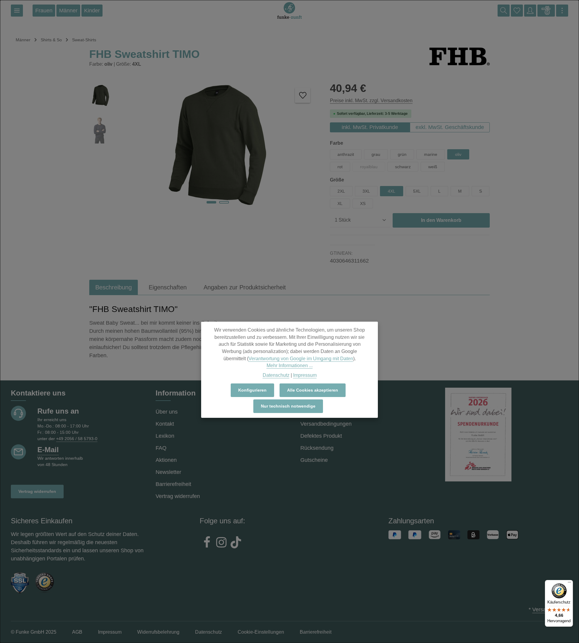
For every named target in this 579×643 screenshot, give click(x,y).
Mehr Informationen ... (290, 365)
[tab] (113, 287)
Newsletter (168, 472)
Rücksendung (317, 448)
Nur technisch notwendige (288, 406)
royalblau (372, 168)
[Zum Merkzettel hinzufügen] (302, 95)
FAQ (161, 448)
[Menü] (17, 11)
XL (340, 203)
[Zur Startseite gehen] (289, 10)
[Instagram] (221, 543)
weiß (432, 166)
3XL (366, 191)
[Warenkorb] (546, 11)
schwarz (403, 166)
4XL (391, 191)
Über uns (167, 412)
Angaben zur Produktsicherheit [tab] (245, 287)
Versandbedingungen (326, 424)
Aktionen (166, 460)
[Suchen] (504, 11)
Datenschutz (276, 374)
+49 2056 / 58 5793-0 (76, 438)
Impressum (305, 374)
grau (376, 154)
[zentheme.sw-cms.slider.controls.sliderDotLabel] (211, 202)
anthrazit (345, 154)
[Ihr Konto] (530, 11)
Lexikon (165, 436)
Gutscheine (314, 460)
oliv (458, 154)
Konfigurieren (252, 390)
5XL (417, 191)
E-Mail (48, 450)
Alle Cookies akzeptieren (312, 390)
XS (362, 203)
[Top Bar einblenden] (562, 11)
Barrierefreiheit (173, 484)
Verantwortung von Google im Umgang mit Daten (300, 358)
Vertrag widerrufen (37, 491)
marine (430, 154)
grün (402, 154)
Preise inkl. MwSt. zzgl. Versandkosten (371, 100)
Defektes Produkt (321, 436)
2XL (341, 191)
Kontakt (165, 424)
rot (340, 166)
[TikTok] (236, 543)
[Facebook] (207, 543)
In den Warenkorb (441, 220)
